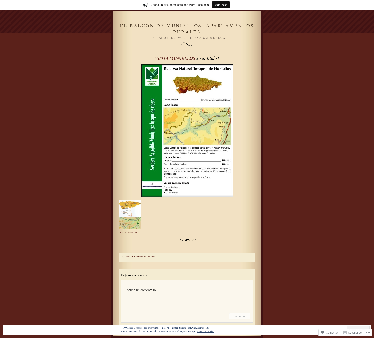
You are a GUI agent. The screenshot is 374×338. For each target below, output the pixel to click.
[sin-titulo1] (187, 130)
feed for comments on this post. (138, 256)
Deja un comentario (129, 232)
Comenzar (221, 4)
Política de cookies (205, 331)
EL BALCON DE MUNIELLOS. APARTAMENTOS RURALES (187, 28)
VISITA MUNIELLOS (175, 58)
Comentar (239, 316)
